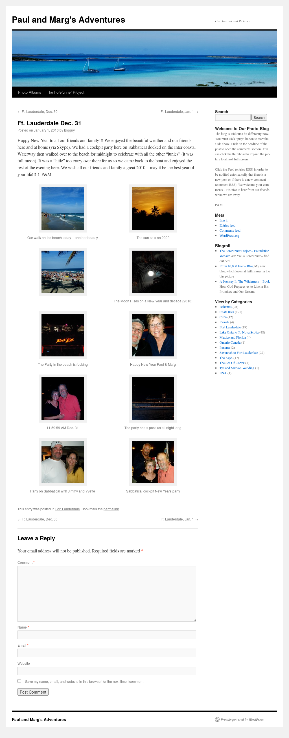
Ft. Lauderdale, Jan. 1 (179, 111)
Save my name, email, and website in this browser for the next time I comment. (84, 681)
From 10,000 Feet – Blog (236, 266)
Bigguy (69, 130)
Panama (225, 347)
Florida (224, 322)
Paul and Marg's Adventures (68, 19)
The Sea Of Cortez (232, 362)
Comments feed (230, 230)
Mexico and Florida (233, 337)
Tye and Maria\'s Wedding (237, 367)
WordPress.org (230, 235)
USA (223, 373)
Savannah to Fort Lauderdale (239, 352)
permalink (111, 508)
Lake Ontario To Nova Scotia (239, 332)
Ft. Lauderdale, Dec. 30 (37, 111)
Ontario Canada (230, 342)
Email (23, 645)
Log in (224, 220)
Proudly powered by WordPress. (242, 719)
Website (23, 663)
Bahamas (226, 306)
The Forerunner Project (65, 92)
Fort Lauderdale (67, 508)
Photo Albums (29, 92)
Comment (26, 562)
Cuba (223, 317)
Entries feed (227, 225)
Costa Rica (227, 311)
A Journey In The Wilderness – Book (245, 281)
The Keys (226, 357)
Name (23, 627)
